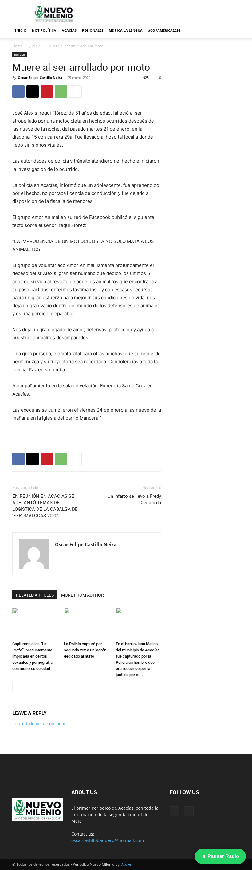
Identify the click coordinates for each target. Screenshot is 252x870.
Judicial (35, 45)
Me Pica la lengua (126, 30)
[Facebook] (18, 91)
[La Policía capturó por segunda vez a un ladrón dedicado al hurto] (86, 623)
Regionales (92, 30)
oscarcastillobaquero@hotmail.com (107, 840)
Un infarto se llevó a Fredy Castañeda (134, 499)
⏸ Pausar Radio (220, 856)
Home (17, 45)
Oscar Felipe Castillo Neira (40, 77)
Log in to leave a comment (38, 723)
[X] (32, 91)
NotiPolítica (44, 30)
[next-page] (26, 687)
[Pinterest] (47, 91)
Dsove (125, 864)
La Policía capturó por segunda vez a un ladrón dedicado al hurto (85, 650)
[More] (75, 91)
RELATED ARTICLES (35, 595)
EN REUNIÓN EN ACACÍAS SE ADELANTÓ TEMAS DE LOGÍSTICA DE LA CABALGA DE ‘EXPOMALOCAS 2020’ (45, 505)
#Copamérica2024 (164, 30)
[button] (232, 31)
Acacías (69, 30)
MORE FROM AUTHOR (82, 595)
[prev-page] (16, 687)
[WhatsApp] (61, 91)
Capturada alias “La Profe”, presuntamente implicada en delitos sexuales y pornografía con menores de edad (32, 656)
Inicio (20, 30)
